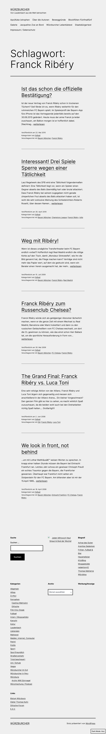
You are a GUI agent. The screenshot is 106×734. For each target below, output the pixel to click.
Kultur (12, 624)
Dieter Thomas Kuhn (19, 702)
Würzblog (82, 574)
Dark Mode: (96, 731)
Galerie (13, 25)
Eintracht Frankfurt (59, 495)
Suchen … (14, 542)
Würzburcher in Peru (19, 673)
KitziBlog (82, 560)
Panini (13, 642)
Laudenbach (15, 628)
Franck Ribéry (57, 138)
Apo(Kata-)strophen (20, 20)
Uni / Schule (15, 663)
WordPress (90, 723)
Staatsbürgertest (83, 25)
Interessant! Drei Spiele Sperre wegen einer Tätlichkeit (48, 167)
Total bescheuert (17, 659)
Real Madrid (68, 280)
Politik (13, 645)
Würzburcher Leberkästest (59, 25)
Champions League (59, 217)
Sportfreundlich (17, 652)
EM (39, 422)
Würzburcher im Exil (19, 670)
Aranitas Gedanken (86, 546)
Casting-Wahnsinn (20, 603)
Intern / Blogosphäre (19, 617)
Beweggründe (59, 20)
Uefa (81, 217)
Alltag (12, 592)
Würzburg (14, 677)
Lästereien (14, 631)
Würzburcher (19, 9)
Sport (12, 649)
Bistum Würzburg (17, 698)
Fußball (37, 135)
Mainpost (14, 635)
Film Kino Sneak (17, 610)
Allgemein (14, 589)
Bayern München (44, 138)
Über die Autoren (40, 20)
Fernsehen (15, 599)
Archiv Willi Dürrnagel (21, 680)
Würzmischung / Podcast (21, 684)
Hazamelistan (84, 557)
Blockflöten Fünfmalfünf (80, 20)
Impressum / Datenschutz (22, 30)
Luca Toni (56, 422)
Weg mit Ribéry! (39, 241)
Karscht (13, 621)
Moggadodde (84, 564)
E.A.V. (12, 709)
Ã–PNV (13, 596)
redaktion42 (83, 567)
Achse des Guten (85, 543)
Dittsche (15, 606)
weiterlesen (39, 124)
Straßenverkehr (17, 656)
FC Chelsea (56, 353)
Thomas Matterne (86, 571)
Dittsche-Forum (17, 705)
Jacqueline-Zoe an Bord (32, 25)
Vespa (13, 666)
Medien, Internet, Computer (22, 638)
